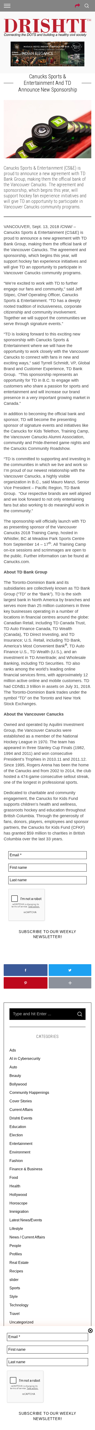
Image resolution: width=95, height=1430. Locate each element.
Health (14, 1186)
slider (13, 1280)
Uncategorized (21, 1322)
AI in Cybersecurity (24, 1059)
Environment (19, 1152)
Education (17, 1127)
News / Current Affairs (27, 1237)
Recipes (16, 1271)
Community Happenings (29, 1093)
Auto (13, 1067)
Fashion (16, 1161)
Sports (14, 1288)
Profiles (15, 1254)
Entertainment (20, 1144)
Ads (12, 1050)
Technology (18, 1305)
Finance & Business (25, 1169)
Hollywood (18, 1195)
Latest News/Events (25, 1220)
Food (13, 1178)
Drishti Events (20, 1118)
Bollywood (18, 1084)
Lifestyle (16, 1229)
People (15, 1246)
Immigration (19, 1212)
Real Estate (19, 1263)
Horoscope (18, 1203)
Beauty (15, 1076)
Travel (14, 1314)
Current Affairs (21, 1110)
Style (13, 1297)
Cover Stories (20, 1101)
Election (16, 1135)
